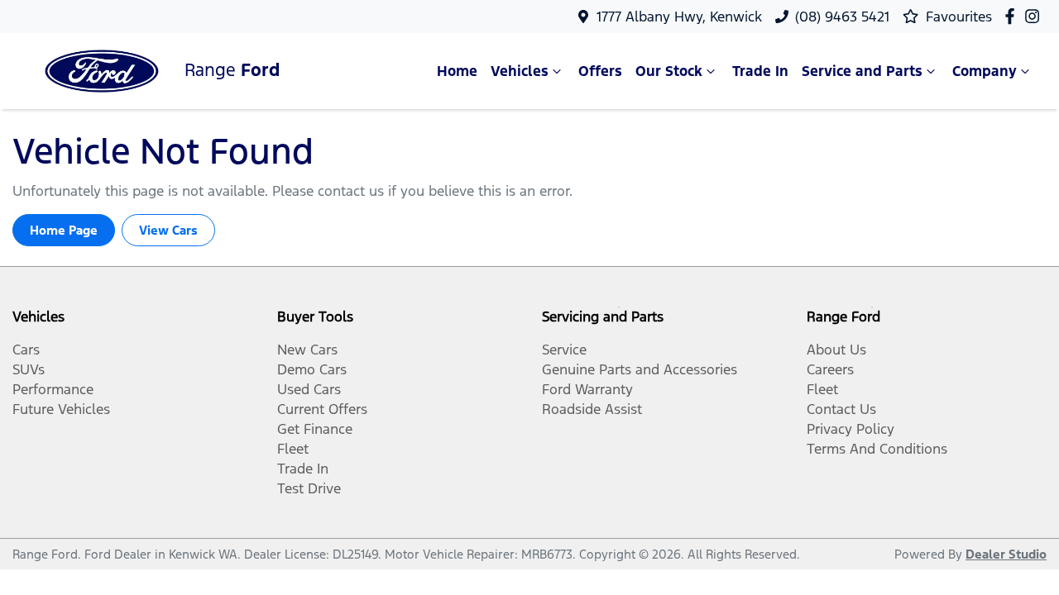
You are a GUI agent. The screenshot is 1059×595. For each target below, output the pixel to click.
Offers (600, 71)
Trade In (760, 71)
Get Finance (314, 429)
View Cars (168, 230)
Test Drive (309, 488)
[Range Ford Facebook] (1013, 16)
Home (457, 71)
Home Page (64, 230)
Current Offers (322, 409)
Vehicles (520, 71)
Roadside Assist (592, 409)
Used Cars (309, 389)
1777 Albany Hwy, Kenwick (679, 16)
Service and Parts (862, 71)
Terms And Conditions (877, 449)
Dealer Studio (1006, 554)
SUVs (28, 369)
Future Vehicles (61, 409)
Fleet (293, 449)
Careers (830, 369)
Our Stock (668, 71)
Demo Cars (312, 369)
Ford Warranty (587, 389)
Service (564, 349)
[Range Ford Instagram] (1035, 16)
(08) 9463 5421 (842, 16)
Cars (26, 349)
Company (984, 71)
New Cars (307, 349)
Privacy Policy (850, 429)
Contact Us (841, 409)
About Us (836, 349)
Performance (52, 389)
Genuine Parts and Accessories (639, 369)
